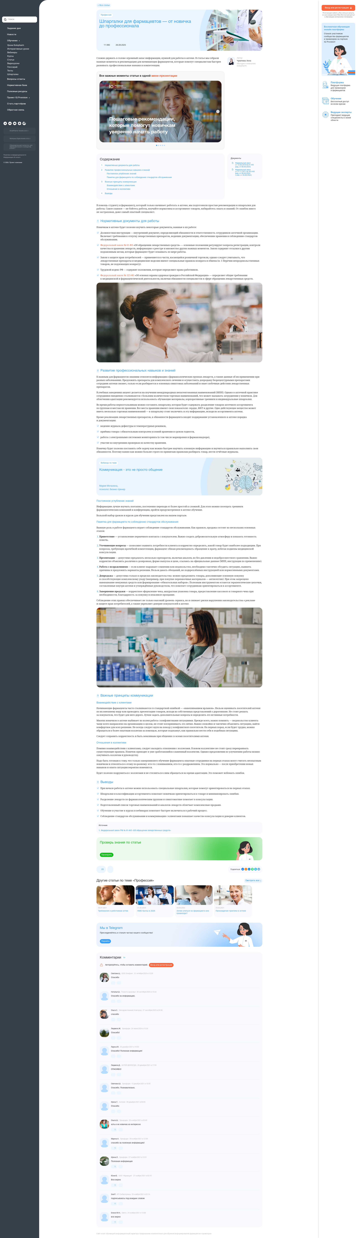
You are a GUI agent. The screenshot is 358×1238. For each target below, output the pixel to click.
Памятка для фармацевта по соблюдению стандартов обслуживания (139, 177)
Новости (11, 35)
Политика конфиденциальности (14, 155)
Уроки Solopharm (15, 45)
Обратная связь (15, 110)
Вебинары (12, 53)
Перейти (105, 941)
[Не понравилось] (110, 869)
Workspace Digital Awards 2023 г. (20, 138)
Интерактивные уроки (18, 49)
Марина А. (115, 1139)
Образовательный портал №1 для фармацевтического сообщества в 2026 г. (21, 147)
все (252, 881)
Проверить (106, 855)
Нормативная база (17, 85)
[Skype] (255, 869)
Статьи (10, 60)
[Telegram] (258, 869)
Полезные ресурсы (17, 91)
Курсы (10, 56)
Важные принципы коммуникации (120, 182)
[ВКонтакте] (242, 869)
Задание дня (14, 28)
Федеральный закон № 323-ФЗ (117, 275)
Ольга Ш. (114, 1120)
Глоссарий (12, 67)
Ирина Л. (114, 1157)
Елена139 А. (116, 1213)
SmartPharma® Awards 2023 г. (19, 131)
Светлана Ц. (115, 973)
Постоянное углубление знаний (121, 174)
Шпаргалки (12, 74)
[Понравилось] (113, 982)
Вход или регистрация (161, 965)
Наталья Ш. (115, 992)
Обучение (12, 41)
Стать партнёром (16, 104)
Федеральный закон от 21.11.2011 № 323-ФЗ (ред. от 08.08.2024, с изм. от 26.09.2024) (245, 172)
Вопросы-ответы (16, 79)
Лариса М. (115, 1047)
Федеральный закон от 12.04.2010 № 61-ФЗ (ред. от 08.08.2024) (244, 164)
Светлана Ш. (116, 1084)
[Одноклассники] (246, 869)
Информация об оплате (11, 157)
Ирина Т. (114, 1102)
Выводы (108, 193)
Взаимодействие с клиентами (121, 185)
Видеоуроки (13, 63)
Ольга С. (114, 1010)
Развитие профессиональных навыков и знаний (127, 170)
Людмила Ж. (116, 1028)
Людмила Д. (115, 1065)
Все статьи (104, 5)
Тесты (10, 71)
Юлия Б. (114, 1176)
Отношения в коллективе (118, 189)
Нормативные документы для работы (122, 165)
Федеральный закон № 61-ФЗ (116, 245)
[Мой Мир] (249, 869)
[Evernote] (252, 869)
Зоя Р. (113, 1194)
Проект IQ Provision (17, 98)
